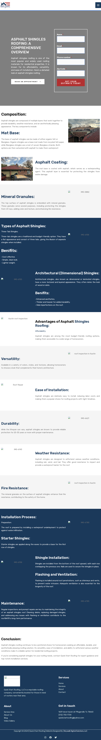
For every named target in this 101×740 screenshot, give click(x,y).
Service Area (9, 712)
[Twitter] (56, 737)
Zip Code (61, 69)
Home (61, 683)
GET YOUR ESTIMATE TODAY (71, 82)
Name (60, 34)
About (61, 689)
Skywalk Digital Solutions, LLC (75, 731)
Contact (62, 692)
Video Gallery (9, 721)
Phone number (64, 57)
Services (62, 686)
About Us (8, 715)
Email (60, 46)
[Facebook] (50, 737)
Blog (6, 718)
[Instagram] (45, 737)
